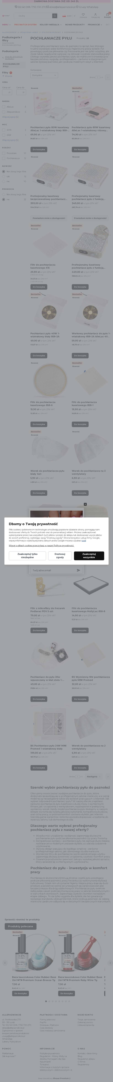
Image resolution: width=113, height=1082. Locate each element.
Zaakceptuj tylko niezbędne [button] (27, 556)
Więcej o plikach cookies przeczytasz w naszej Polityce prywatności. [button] (41, 545)
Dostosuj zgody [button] (60, 556)
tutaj (84, 540)
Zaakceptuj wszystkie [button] (89, 556)
